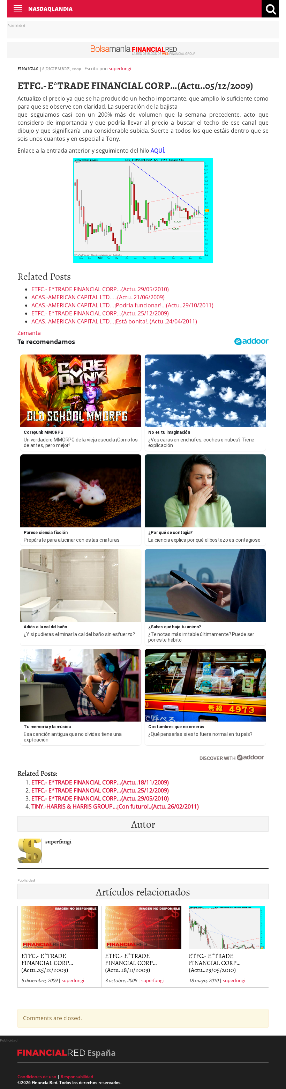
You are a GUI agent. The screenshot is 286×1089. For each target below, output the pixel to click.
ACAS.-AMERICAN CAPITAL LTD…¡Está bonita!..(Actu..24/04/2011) (114, 321)
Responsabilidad (77, 1077)
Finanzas (27, 68)
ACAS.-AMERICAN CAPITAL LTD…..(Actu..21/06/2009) (98, 297)
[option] (59, 947)
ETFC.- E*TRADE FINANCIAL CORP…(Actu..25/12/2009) (100, 313)
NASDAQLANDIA (50, 8)
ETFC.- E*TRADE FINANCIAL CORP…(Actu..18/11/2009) (100, 782)
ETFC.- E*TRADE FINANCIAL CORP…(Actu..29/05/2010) (100, 289)
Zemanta (29, 333)
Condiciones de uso (36, 1077)
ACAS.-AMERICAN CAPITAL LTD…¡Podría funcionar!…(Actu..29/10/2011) (122, 305)
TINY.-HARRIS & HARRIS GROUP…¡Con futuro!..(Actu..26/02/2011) (115, 806)
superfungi (120, 68)
